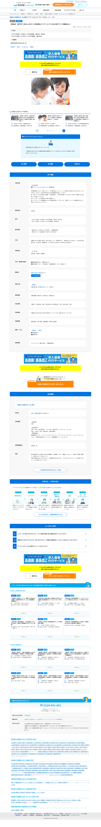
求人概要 (24, 164)
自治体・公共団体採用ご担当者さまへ (33, 813)
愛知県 (36, 13)
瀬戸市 (41, 13)
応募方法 (77, 164)
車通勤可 (32, 47)
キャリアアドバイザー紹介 (70, 10)
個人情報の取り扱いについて (50, 813)
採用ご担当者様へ (70, 1)
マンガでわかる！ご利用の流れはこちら (50, 514)
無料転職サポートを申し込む (63, 4)
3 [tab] (51, 130)
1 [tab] (50, 104)
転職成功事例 (46, 10)
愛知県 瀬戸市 (35, 273)
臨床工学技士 (47, 815)
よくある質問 (84, 813)
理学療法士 (18, 815)
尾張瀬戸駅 (41, 287)
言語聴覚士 (32, 815)
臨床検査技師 (39, 815)
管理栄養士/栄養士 (65, 815)
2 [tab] (49, 130)
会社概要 (50, 164)
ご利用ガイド (22, 10)
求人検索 (34, 10)
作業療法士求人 (30, 13)
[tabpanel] (50, 91)
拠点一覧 (81, 10)
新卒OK (18, 47)
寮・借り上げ (25, 47)
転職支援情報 (58, 10)
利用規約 (61, 813)
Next (63, 130)
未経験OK (13, 47)
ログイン (80, 4)
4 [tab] (53, 130)
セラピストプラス (75, 815)
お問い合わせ (68, 813)
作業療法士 (23, 13)
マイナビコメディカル (14, 13)
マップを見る (35, 275)
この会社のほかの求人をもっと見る (50, 470)
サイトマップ (76, 813)
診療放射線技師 (55, 815)
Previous (37, 130)
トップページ (15, 10)
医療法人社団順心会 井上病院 (25, 405)
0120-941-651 (42, 5)
